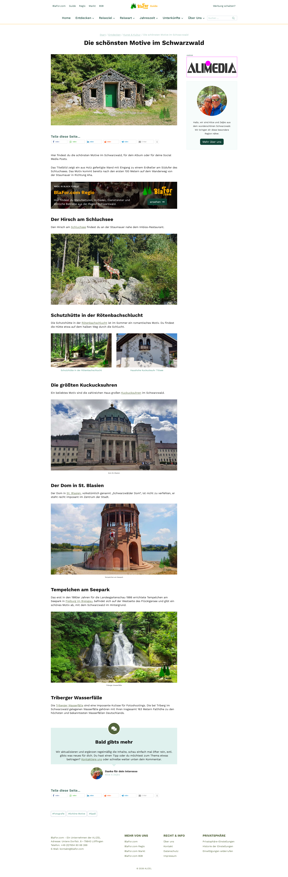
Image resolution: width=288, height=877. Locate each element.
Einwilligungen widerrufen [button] (218, 851)
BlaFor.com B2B (133, 855)
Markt (92, 6)
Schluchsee (78, 227)
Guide (72, 6)
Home (66, 18)
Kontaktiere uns (91, 759)
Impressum (170, 855)
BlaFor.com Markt (134, 851)
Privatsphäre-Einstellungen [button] (218, 841)
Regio (82, 6)
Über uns (169, 841)
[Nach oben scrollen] (280, 871)
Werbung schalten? (224, 6)
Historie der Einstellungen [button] (218, 846)
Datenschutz (171, 851)
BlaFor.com (59, 6)
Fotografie (58, 813)
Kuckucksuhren (131, 392)
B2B (101, 6)
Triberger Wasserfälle (69, 705)
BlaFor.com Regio (134, 846)
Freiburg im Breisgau (79, 601)
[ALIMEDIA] (212, 67)
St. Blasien (74, 493)
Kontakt (168, 846)
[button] (59, 141)
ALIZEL (148, 868)
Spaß (92, 813)
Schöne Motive (76, 813)
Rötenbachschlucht (94, 322)
